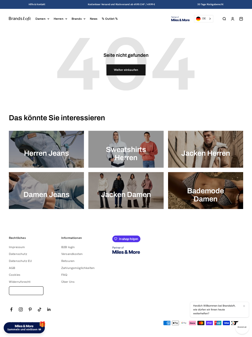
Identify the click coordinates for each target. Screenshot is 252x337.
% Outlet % (110, 19)
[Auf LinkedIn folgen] (48, 309)
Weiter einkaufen (126, 70)
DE (204, 18)
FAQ (64, 275)
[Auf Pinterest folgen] (30, 309)
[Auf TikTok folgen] (39, 309)
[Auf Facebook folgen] (11, 309)
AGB (12, 268)
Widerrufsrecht (19, 282)
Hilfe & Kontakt (37, 4)
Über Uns (68, 282)
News (94, 19)
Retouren (68, 261)
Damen (40, 19)
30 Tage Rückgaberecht (210, 4)
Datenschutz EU (20, 261)
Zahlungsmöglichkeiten (78, 268)
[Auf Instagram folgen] (20, 309)
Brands (77, 19)
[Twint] (237, 323)
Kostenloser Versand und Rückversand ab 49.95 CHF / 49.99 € (121, 4)
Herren (58, 19)
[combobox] (203, 18)
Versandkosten (72, 254)
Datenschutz (18, 254)
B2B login (68, 247)
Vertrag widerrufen (26, 291)
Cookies (14, 275)
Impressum (17, 247)
